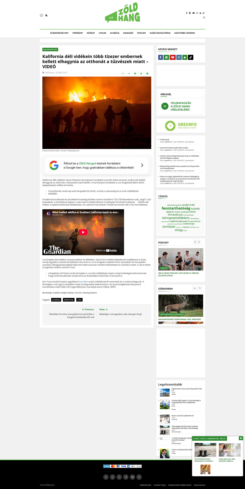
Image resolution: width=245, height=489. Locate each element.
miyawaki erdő (165, 221)
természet (168, 226)
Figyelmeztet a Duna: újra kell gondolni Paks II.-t (187, 390)
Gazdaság (128, 33)
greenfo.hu (168, 142)
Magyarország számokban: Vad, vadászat (179, 319)
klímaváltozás (175, 214)
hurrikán (83, 281)
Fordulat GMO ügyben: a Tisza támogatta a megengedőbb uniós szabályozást (186, 401)
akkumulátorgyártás (174, 205)
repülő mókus (170, 224)
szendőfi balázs (178, 224)
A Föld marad (164, 140)
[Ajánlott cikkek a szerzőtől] (122, 73)
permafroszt (195, 221)
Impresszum (199, 485)
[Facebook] (135, 73)
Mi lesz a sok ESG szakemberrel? (183, 416)
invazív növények (181, 212)
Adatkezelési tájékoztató (179, 485)
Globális (114, 33)
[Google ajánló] (141, 73)
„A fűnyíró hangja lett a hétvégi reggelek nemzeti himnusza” (186, 439)
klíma (192, 211)
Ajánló (173, 406)
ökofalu (185, 230)
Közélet (91, 33)
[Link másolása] (129, 73)
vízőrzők (197, 227)
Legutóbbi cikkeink (184, 33)
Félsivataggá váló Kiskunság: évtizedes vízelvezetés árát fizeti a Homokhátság (205, 462)
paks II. (186, 221)
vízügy (179, 230)
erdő (191, 204)
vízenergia (192, 227)
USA (79, 299)
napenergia (176, 221)
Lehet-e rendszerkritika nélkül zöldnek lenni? (187, 450)
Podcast (141, 33)
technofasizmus (179, 227)
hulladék (195, 208)
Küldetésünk (145, 485)
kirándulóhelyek (188, 215)
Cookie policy (160, 485)
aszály (185, 204)
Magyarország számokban (172, 314)
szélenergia (188, 223)
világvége (185, 227)
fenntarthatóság (176, 208)
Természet (77, 33)
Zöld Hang (49, 72)
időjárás (170, 211)
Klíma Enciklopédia (160, 33)
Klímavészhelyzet (59, 33)
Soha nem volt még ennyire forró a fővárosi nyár (227, 461)
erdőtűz (56, 299)
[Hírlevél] (147, 73)
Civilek (102, 33)
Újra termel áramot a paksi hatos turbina (174, 148)
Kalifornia (68, 299)
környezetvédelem (175, 218)
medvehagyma (194, 218)
